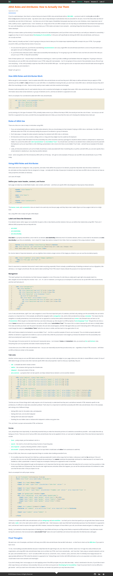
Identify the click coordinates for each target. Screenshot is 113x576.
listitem (92, 341)
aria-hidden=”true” (51, 142)
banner (13, 207)
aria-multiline (56, 520)
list (86, 341)
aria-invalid (14, 449)
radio (17, 523)
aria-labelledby (15, 231)
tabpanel (14, 370)
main (17, 207)
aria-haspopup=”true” (82, 321)
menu (77, 318)
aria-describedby (16, 234)
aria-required (15, 447)
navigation (57, 316)
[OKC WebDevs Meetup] (103, 574)
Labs (101, 2)
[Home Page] (10, 2)
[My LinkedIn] (99, 574)
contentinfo (26, 207)
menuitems (13, 321)
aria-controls (15, 373)
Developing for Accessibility (42, 35)
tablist (13, 367)
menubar (88, 316)
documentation (49, 48)
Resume (93, 2)
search (13, 444)
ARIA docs (93, 542)
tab (12, 364)
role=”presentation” (37, 142)
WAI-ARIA (70, 16)
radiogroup (45, 520)
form (12, 440)
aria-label (14, 228)
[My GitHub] (95, 574)
